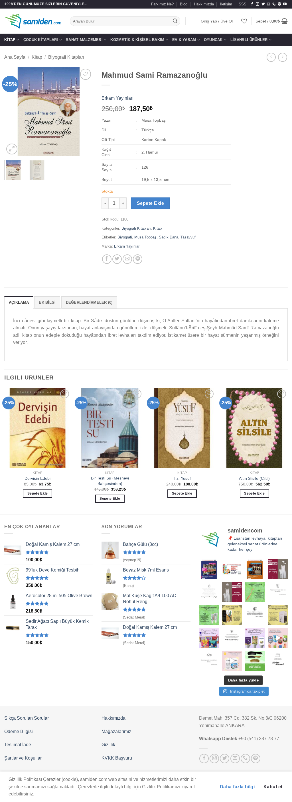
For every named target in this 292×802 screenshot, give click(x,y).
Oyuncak (213, 40)
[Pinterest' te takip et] (279, 4)
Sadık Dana (168, 237)
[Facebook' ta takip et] (252, 4)
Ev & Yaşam (184, 40)
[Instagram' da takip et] (257, 4)
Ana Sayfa (14, 57)
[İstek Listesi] (244, 21)
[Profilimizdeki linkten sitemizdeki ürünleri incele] (255, 592)
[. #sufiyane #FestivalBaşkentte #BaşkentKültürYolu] (209, 569)
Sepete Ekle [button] (37, 493)
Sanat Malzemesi (84, 40)
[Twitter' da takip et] (263, 4)
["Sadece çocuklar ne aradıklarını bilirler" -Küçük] (209, 661)
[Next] (84, 112)
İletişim (226, 4)
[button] (217, 21)
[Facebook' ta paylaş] (106, 259)
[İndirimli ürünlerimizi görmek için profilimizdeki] (278, 638)
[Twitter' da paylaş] (117, 259)
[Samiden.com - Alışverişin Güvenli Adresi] (32, 21)
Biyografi (124, 237)
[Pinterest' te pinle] (137, 259)
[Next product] (271, 57)
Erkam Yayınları (117, 98)
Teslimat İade (17, 744)
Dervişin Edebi (37, 478)
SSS (242, 4)
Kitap (9, 40)
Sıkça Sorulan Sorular (26, 718)
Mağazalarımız (116, 731)
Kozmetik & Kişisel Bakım (137, 40)
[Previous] (13, 112)
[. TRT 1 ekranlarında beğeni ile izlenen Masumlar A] (278, 569)
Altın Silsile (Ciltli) (254, 478)
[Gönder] (175, 21)
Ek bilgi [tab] (47, 302)
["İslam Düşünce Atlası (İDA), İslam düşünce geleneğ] (232, 615)
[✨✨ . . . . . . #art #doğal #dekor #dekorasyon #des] (278, 592)
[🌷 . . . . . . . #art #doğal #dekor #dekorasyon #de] (255, 615)
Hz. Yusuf (182, 478)
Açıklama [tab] (19, 302)
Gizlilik (108, 744)
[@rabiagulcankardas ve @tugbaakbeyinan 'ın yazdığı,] (209, 638)
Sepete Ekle (150, 203)
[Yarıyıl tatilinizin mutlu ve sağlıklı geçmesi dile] (255, 638)
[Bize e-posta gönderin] (268, 4)
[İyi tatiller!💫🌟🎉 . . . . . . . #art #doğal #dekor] (232, 638)
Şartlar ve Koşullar (23, 758)
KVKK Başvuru (117, 758)
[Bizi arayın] (274, 4)
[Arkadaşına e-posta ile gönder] (127, 259)
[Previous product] (282, 57)
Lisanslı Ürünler (248, 40)
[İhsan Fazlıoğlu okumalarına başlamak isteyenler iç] (278, 615)
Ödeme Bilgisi (18, 731)
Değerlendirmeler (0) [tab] (89, 302)
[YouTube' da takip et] (285, 4)
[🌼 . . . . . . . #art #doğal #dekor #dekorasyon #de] (209, 615)
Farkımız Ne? (162, 4)
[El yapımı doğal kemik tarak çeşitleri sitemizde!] (255, 661)
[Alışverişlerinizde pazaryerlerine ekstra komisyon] (278, 661)
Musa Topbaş (145, 237)
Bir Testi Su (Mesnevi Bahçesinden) (110, 481)
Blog (183, 4)
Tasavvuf (188, 237)
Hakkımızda (204, 4)
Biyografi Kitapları (66, 57)
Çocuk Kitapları (40, 40)
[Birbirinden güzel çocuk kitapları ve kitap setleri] (232, 661)
